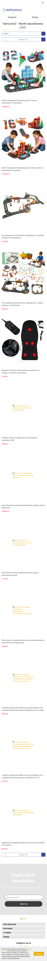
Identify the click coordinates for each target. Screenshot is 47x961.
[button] (23, 924)
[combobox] (23, 34)
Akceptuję (38, 954)
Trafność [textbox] (6, 33)
